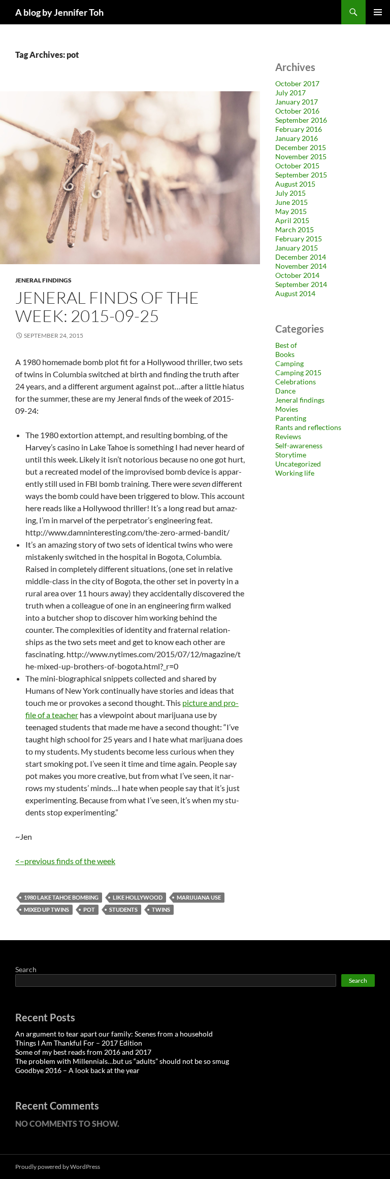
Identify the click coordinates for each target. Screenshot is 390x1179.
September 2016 (301, 120)
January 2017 (296, 101)
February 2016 (298, 129)
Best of (286, 345)
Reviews (288, 436)
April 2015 (292, 220)
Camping (289, 363)
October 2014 (297, 275)
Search (26, 969)
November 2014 (301, 266)
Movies (286, 409)
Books (285, 354)
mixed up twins (46, 909)
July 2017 (290, 92)
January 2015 (296, 247)
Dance (285, 390)
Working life (294, 473)
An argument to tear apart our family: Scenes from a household (114, 1033)
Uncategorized (298, 463)
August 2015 (295, 184)
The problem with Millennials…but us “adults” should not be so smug (122, 1061)
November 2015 (301, 156)
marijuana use (199, 897)
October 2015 (297, 165)
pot (89, 909)
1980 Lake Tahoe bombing (61, 897)
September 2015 (301, 174)
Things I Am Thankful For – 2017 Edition (78, 1043)
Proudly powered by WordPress (57, 1166)
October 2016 (297, 110)
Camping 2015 (298, 372)
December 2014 (300, 257)
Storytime (290, 454)
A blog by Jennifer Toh (59, 12)
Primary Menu (378, 12)
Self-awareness (298, 445)
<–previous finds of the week (65, 861)
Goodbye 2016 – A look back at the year (77, 1070)
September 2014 (301, 284)
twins (161, 909)
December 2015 (300, 147)
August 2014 (295, 293)
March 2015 (294, 229)
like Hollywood (137, 897)
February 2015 (298, 238)
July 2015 (290, 193)
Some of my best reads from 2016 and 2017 (83, 1052)
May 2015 (291, 211)
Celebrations (295, 381)
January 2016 (296, 138)
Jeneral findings (43, 280)
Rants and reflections (308, 427)
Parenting (290, 418)
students (123, 909)
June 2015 (291, 202)
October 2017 (297, 83)
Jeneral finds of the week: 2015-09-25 (107, 306)
